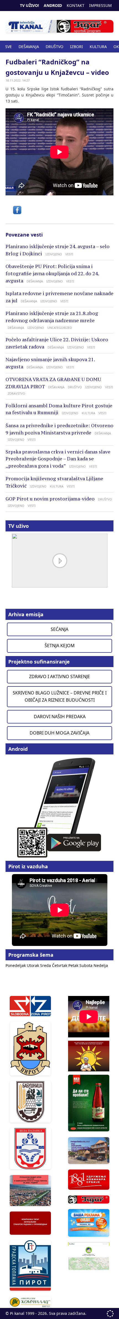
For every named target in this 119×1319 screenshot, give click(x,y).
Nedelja (101, 965)
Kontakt (75, 5)
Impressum (100, 5)
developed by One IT (110, 1313)
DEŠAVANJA (29, 46)
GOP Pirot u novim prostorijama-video (50, 499)
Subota (86, 965)
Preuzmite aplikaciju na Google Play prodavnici (59, 807)
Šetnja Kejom (60, 646)
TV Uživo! (29, 5)
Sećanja (59, 629)
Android (53, 5)
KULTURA (98, 46)
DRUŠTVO (54, 46)
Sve (8, 46)
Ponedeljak (16, 965)
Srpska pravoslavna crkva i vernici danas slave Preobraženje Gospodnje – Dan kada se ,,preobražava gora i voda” (58, 459)
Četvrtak (60, 965)
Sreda (46, 965)
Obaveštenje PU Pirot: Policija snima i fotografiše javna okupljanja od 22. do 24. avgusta (52, 273)
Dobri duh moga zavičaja (59, 733)
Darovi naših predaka (60, 717)
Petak (73, 965)
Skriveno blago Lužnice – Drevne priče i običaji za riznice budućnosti (60, 696)
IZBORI (76, 46)
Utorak (33, 965)
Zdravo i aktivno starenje (59, 676)
